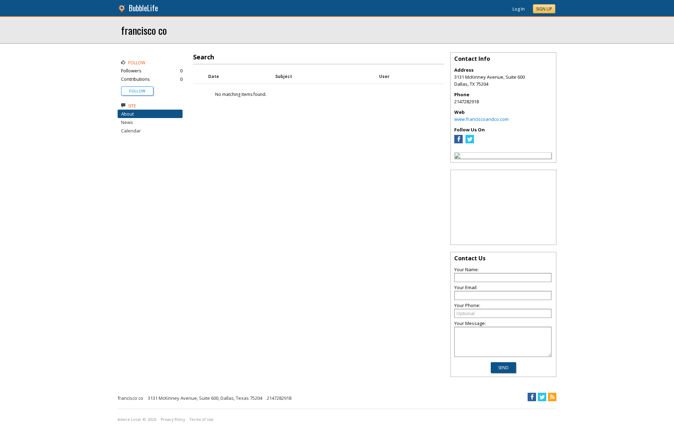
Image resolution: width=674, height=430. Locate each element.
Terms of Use (201, 419)
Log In (519, 9)
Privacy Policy (173, 419)
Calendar (131, 131)
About (127, 114)
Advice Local (129, 419)
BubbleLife (143, 7)
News (127, 122)
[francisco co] (457, 157)
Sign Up (544, 9)
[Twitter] (469, 141)
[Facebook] (458, 141)
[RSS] (552, 397)
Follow (137, 90)
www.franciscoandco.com (481, 119)
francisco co (144, 30)
